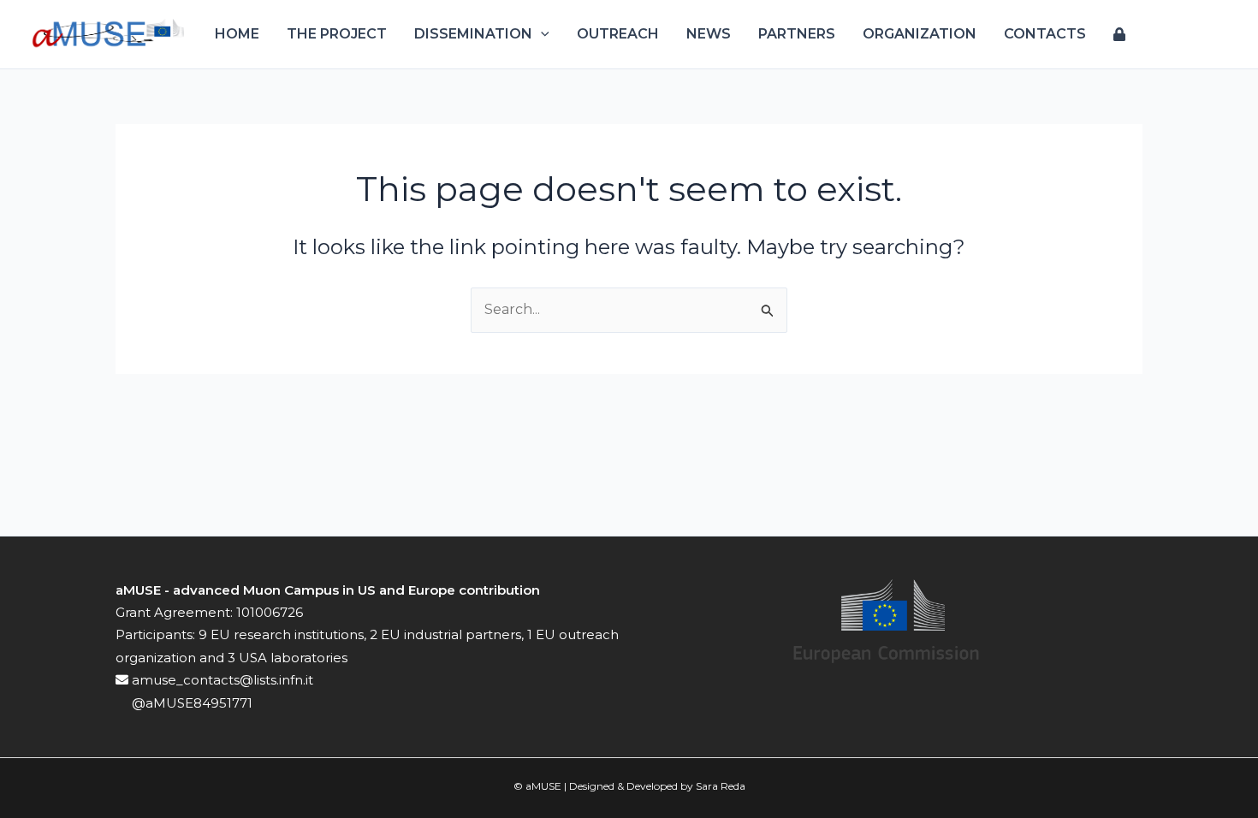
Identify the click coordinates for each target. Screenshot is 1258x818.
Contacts (1045, 34)
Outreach (618, 34)
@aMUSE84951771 (190, 703)
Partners (796, 34)
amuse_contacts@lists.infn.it (220, 680)
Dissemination (473, 34)
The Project (337, 34)
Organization (919, 34)
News (708, 34)
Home (237, 34)
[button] (540, 34)
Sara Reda (720, 785)
